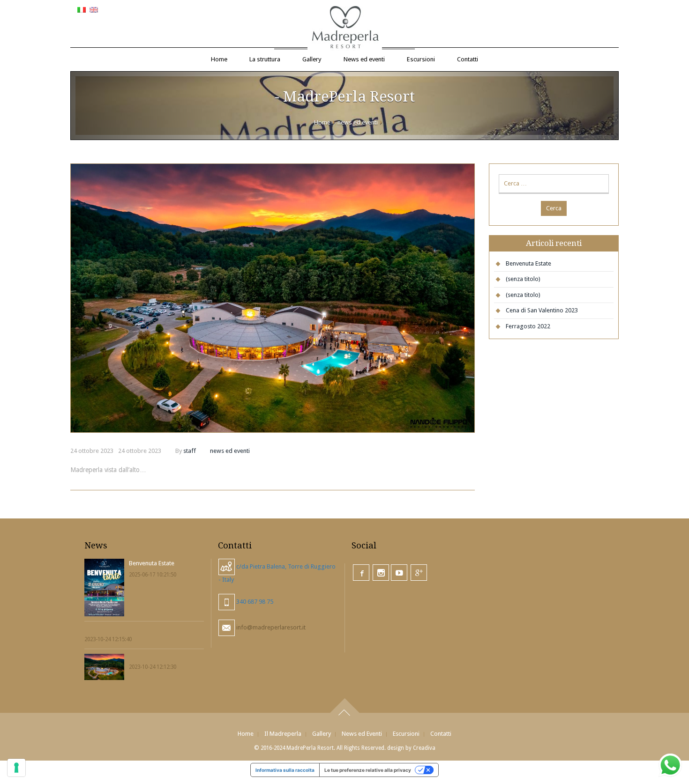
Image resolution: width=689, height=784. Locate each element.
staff (189, 450)
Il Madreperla (282, 734)
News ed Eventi (362, 734)
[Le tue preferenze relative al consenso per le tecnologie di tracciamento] (16, 768)
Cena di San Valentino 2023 (542, 310)
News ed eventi (364, 59)
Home (219, 59)
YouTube (399, 572)
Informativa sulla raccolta (285, 770)
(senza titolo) (523, 278)
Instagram (381, 572)
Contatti (467, 59)
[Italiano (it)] (81, 9)
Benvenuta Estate (528, 263)
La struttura (264, 59)
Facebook (361, 572)
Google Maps (419, 572)
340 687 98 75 (254, 601)
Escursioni (421, 59)
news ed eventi (357, 122)
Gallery (312, 59)
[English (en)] (94, 9)
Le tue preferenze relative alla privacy (367, 770)
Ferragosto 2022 (528, 326)
